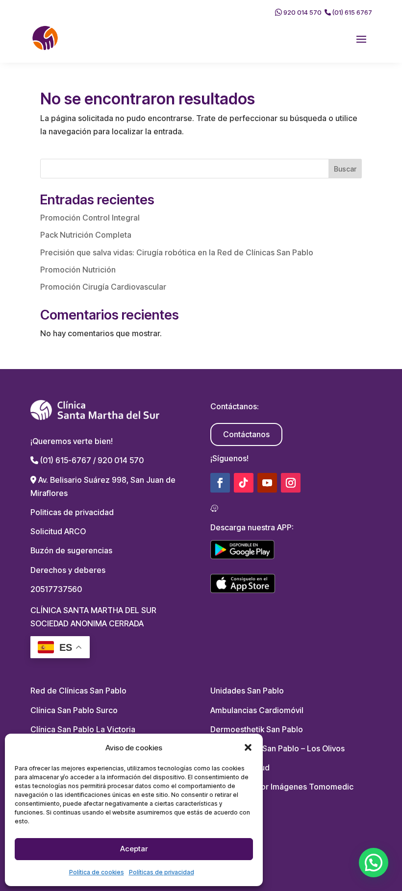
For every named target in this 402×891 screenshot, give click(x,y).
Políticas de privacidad (161, 872)
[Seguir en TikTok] (243, 483)
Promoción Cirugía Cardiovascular (103, 287)
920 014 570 (302, 12)
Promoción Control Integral (90, 218)
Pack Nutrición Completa (85, 235)
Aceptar (134, 848)
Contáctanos (246, 434)
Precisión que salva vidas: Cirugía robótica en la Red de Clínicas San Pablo (176, 252)
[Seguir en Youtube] (267, 483)
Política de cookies (96, 872)
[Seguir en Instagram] (291, 483)
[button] (248, 747)
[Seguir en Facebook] (220, 483)
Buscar (345, 169)
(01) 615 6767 (351, 12)
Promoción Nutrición (78, 269)
